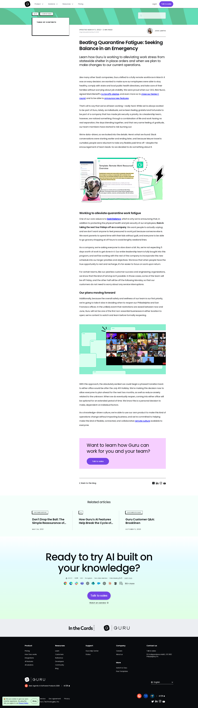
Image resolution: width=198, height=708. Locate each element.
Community (59, 665)
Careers (119, 651)
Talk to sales (166, 4)
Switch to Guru (121, 668)
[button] (39, 4)
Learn (57, 651)
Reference (59, 658)
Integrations (29, 658)
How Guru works (31, 654)
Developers (59, 661)
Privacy (67, 698)
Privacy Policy (23, 703)
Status (88, 654)
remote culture (142, 420)
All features (29, 661)
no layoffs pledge (110, 94)
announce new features (116, 98)
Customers (59, 654)
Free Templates (122, 671)
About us (119, 654)
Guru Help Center (92, 651)
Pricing (80, 4)
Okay (34, 701)
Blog (56, 668)
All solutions (29, 665)
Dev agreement (55, 698)
